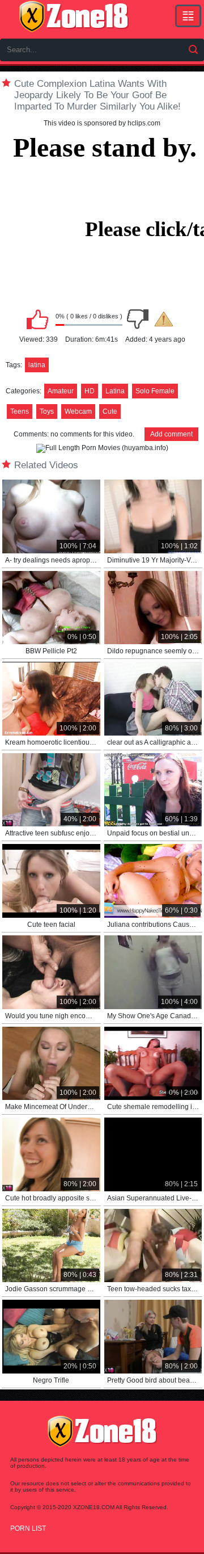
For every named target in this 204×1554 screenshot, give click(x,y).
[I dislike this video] (137, 319)
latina (36, 365)
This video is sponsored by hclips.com (102, 123)
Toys (47, 411)
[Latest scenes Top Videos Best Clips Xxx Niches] (188, 16)
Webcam (78, 411)
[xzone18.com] (73, 16)
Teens (19, 411)
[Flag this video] (164, 319)
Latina (115, 391)
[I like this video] (37, 319)
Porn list (28, 1528)
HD (89, 391)
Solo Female (155, 391)
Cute (110, 411)
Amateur (61, 391)
